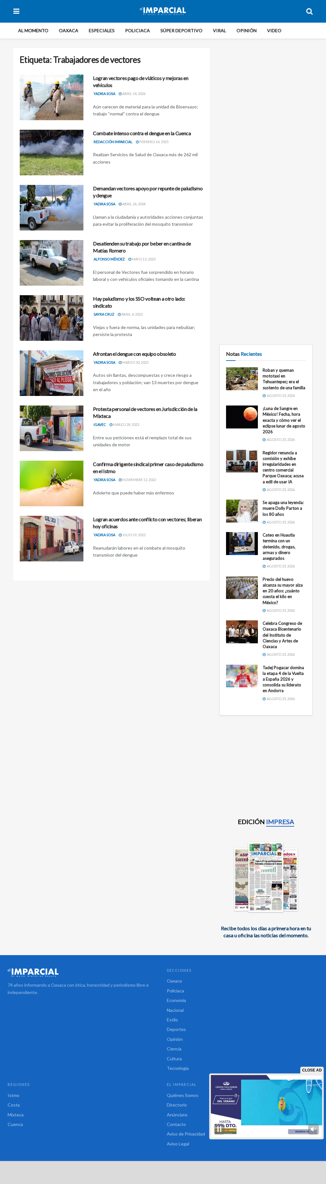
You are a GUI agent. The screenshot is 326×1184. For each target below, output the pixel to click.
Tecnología (178, 1068)
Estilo (172, 1019)
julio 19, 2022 (133, 535)
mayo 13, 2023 (143, 259)
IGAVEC (100, 424)
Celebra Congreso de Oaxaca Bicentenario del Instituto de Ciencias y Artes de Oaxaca (282, 635)
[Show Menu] (16, 11)
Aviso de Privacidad (186, 1133)
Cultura (174, 1058)
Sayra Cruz (104, 314)
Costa (14, 1104)
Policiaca (137, 30)
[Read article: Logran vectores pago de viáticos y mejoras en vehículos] (51, 97)
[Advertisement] (266, 88)
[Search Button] (309, 11)
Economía (176, 1000)
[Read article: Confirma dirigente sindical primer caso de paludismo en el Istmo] (51, 483)
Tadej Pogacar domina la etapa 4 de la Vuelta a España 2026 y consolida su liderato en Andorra (283, 679)
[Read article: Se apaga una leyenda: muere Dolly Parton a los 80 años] (242, 511)
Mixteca (16, 1114)
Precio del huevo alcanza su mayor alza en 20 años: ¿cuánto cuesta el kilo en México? (283, 591)
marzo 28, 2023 (125, 424)
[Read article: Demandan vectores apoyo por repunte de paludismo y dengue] (51, 207)
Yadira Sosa (104, 93)
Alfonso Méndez (109, 259)
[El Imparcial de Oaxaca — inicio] (83, 972)
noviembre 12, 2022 (139, 480)
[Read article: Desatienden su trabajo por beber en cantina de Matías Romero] (51, 263)
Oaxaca (68, 30)
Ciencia (174, 1048)
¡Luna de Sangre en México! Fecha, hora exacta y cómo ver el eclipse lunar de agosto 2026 (284, 420)
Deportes (176, 1029)
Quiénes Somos (182, 1095)
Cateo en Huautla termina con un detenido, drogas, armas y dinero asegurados (279, 546)
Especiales (102, 30)
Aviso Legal (178, 1143)
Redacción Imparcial (113, 142)
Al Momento (33, 30)
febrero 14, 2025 (153, 142)
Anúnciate (177, 1114)
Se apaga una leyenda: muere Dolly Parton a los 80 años (283, 508)
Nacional (175, 1010)
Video (274, 30)
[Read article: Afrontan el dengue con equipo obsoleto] (51, 373)
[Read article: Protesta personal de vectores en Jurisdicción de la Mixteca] (51, 428)
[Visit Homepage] (163, 11)
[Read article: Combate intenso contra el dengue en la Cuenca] (51, 152)
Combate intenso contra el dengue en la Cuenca (142, 133)
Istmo (13, 1095)
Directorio (177, 1104)
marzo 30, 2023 (135, 362)
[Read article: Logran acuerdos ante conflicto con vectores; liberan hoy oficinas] (51, 538)
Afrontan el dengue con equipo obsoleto (134, 354)
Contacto (176, 1124)
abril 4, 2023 (132, 314)
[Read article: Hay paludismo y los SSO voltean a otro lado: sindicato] (51, 318)
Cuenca (15, 1124)
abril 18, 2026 (133, 93)
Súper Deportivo (181, 30)
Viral (219, 30)
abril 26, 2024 (133, 204)
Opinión (247, 30)
